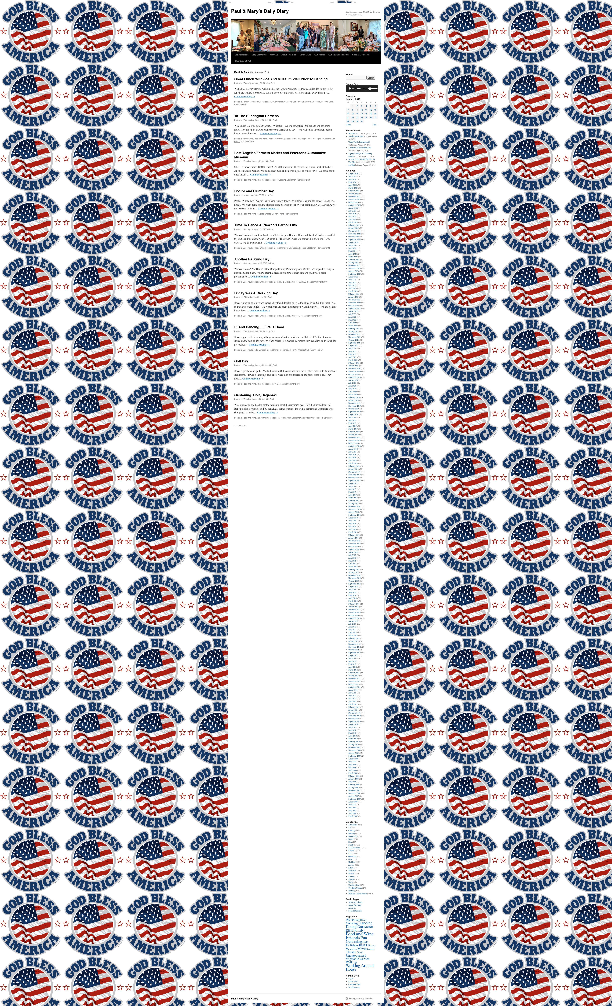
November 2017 (354, 474)
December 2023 (354, 265)
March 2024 (353, 256)
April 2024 (352, 253)
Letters (350, 867)
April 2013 (352, 632)
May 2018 (352, 457)
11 (366, 109)
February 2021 (354, 362)
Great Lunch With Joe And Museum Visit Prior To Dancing (281, 79)
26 (371, 117)
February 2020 (354, 397)
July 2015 (352, 555)
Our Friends (319, 54)
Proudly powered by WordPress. (361, 998)
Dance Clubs (305, 54)
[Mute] (369, 88)
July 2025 (352, 210)
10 (362, 109)
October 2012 (353, 649)
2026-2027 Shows (243, 60)
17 (362, 113)
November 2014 (354, 578)
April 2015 (352, 563)
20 (375, 113)
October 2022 (353, 305)
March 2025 (353, 222)
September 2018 (354, 446)
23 (357, 117)
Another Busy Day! (355, 136)
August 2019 (353, 414)
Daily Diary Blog (259, 54)
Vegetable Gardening (311, 417)
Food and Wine (256, 101)
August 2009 (353, 758)
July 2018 (352, 451)
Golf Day (241, 361)
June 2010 (352, 730)
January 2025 (353, 228)
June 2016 (352, 523)
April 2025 (352, 219)
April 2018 (352, 460)
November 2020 (354, 371)
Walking (351, 890)
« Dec (348, 124)
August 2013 (353, 621)
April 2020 (352, 391)
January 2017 (353, 503)
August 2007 (353, 801)
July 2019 (352, 417)
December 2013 (354, 609)
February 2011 (354, 707)
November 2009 (354, 750)
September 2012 (354, 652)
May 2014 (352, 595)
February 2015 (354, 569)
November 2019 (354, 406)
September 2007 (354, 799)
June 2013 (352, 626)
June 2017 (352, 489)
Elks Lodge (293, 247)
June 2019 (352, 420)
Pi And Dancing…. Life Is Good (259, 326)
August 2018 (353, 449)
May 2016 (352, 526)
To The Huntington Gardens (256, 115)
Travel (350, 882)
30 (357, 121)
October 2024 (353, 236)
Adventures (248, 138)
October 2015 (353, 546)
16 (357, 113)
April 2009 (352, 770)
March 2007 (353, 816)
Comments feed (354, 984)
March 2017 (353, 497)
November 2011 (354, 681)
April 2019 (352, 426)
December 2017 (354, 471)
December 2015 (354, 540)
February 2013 (354, 638)
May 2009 (352, 767)
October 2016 (353, 512)
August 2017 (353, 483)
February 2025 (354, 225)
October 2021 (353, 340)
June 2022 (352, 317)
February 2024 (354, 259)
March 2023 (353, 291)
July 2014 (352, 589)
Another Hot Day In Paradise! (359, 147)
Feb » (375, 124)
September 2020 (354, 377)
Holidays (351, 862)
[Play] (350, 88)
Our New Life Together (338, 54)
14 (348, 113)
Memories (352, 870)
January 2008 (353, 787)
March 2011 (353, 704)
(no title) (351, 165)
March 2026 (353, 187)
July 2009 (352, 761)
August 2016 (353, 517)
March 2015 (353, 566)
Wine (282, 213)
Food (274, 179)
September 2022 (354, 308)
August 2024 (353, 242)
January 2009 (353, 778)
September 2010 (354, 721)
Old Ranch (291, 179)
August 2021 (353, 345)
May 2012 (352, 664)
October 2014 (353, 581)
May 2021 (352, 354)
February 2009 (354, 776)
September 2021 (354, 342)
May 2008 (352, 781)
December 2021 (354, 334)
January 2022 (353, 331)
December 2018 (354, 437)
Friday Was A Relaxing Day (256, 293)
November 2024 (354, 233)
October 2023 (353, 271)
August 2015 (353, 552)
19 (371, 113)
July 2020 (352, 383)
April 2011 (352, 701)
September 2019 (354, 411)
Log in (350, 978)
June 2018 (352, 454)
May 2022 (352, 319)
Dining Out (291, 101)
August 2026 (353, 173)
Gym (350, 859)
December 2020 (354, 368)
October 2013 (353, 615)
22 (353, 117)
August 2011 (353, 690)
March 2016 (353, 532)
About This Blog (288, 54)
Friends (271, 138)
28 (348, 121)
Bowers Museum (278, 101)
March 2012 (353, 669)
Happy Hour (306, 138)
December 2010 (354, 712)
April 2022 (352, 322)
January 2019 (353, 434)
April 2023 (352, 288)
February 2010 (354, 741)
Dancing (246, 247)
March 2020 (353, 394)
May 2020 (352, 388)
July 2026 (352, 176)
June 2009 (352, 764)
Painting (351, 876)
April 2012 (352, 667)
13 (375, 109)
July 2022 (352, 314)
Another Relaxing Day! (252, 259)
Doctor (351, 839)
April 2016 (352, 529)
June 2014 (352, 592)
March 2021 (353, 360)
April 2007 (352, 813)
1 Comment (327, 417)
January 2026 (353, 193)
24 (362, 117)
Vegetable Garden (355, 887)
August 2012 (353, 655)
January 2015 (353, 572)
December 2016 (354, 506)
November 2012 (354, 646)
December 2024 (354, 231)
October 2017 (353, 477)
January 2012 (353, 675)
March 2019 (353, 428)
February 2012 (354, 672)
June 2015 (352, 558)
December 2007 (354, 790)
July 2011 (352, 692)
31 (362, 121)
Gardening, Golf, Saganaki (255, 395)
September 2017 (354, 480)
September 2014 (354, 583)
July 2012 (352, 658)
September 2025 (354, 205)
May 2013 (352, 629)
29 (353, 121)
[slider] (359, 88)
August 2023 (353, 276)
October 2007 (353, 796)
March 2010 (353, 738)
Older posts (240, 425)
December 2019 (354, 403)
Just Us (351, 865)
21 (348, 117)
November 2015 (354, 543)
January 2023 (353, 296)
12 (371, 109)
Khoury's (307, 101)
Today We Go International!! (359, 142)
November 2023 (354, 268)
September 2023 (354, 274)
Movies (262, 349)
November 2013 (354, 612)
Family (245, 101)
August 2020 (353, 380)
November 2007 (354, 793)
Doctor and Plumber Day (254, 191)
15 (353, 113)
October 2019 (353, 408)
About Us (274, 54)
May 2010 (352, 733)
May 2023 (352, 285)
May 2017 (352, 492)
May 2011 (352, 698)
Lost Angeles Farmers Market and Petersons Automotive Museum (280, 154)
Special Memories (360, 54)
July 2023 (352, 279)
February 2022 (354, 328)
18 (366, 113)
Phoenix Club (327, 101)
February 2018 (354, 466)
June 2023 (352, 282)
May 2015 (352, 560)
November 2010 (354, 715)
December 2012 (354, 644)
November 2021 (354, 337)
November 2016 (354, 509)
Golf (274, 383)
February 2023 (354, 294)
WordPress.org (354, 987)
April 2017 (352, 494)
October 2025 (353, 202)
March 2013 (353, 635)
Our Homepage (241, 54)
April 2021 (352, 357)
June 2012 (352, 661)
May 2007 (352, 810)
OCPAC (302, 281)
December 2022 (354, 299)
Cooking (282, 417)
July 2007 (352, 804)
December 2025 (354, 196)
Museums (316, 101)
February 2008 (354, 784)
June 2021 (352, 351)
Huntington (316, 138)
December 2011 (354, 678)
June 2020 (352, 385)
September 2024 (354, 239)
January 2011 (353, 710)
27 (375, 117)
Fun (258, 417)
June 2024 (352, 248)
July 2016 (352, 520)
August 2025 (353, 208)
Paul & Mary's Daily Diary (260, 10)
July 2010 (352, 727)
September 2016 (354, 515)
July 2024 (352, 245)
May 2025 (352, 216)
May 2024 (352, 251)
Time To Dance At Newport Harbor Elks (265, 224)
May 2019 (352, 423)
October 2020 (353, 374)
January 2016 (353, 537)
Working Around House (357, 893)
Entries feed (352, 981)
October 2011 (353, 684)
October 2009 (353, 753)
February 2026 (354, 190)
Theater (309, 281)
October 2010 (353, 718)
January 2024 (353, 262)
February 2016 (354, 535)
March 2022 (353, 325)
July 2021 (352, 348)
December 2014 (354, 575)
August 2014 (353, 586)
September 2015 (354, 549)
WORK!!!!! (352, 133)
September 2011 (354, 687)
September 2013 (354, 618)
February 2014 (354, 603)
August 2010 (353, 724)
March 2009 (353, 773)
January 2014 (353, 606)
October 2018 (353, 443)
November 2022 (354, 302)
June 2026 (352, 179)
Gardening (280, 138)
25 (366, 117)
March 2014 (353, 601)
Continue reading (244, 96)
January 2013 (353, 641)
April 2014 (352, 598)
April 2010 (352, 735)
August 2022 (353, 311)
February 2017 (354, 500)
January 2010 (353, 744)
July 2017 (352, 486)
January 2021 (353, 365)
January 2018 (353, 469)
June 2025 (352, 213)
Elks (350, 842)
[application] (362, 88)
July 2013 (352, 624)
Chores (268, 213)
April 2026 (352, 185)
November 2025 (354, 199)
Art (349, 827)
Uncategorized (353, 885)
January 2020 (353, 400)
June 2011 (352, 695)
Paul (273, 83)
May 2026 (352, 182)
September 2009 (354, 755)
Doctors (275, 213)
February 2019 (354, 431)
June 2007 (352, 807)
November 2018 (354, 440)
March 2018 (353, 463)
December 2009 (354, 747)
